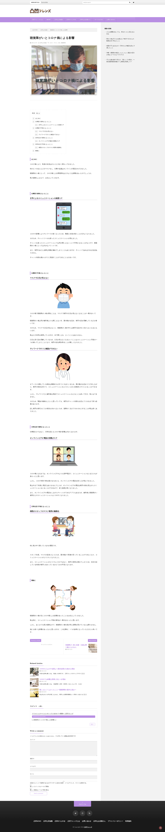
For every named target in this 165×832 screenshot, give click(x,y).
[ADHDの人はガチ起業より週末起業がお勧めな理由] (34, 672)
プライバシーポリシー (115, 821)
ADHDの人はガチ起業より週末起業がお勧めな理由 (57, 669)
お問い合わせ (111, 19)
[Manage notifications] (160, 827)
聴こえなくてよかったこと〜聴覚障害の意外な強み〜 (58, 690)
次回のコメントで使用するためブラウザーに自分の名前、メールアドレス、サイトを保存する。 (58, 783)
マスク (55, 42)
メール (33, 766)
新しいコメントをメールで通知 (39, 786)
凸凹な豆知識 (59, 19)
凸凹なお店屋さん (85, 19)
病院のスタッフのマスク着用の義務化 (48, 147)
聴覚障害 (63, 42)
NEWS (49, 19)
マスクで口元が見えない (44, 131)
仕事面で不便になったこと (42, 128)
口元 (59, 42)
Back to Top (82, 804)
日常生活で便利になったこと (43, 138)
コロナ (51, 42)
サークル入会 (99, 19)
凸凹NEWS (37, 821)
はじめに (37, 118)
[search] (129, 2)
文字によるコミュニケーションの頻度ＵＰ (49, 125)
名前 (32, 758)
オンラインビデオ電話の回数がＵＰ (47, 141)
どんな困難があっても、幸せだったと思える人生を (92, 2)
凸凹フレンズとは (37, 19)
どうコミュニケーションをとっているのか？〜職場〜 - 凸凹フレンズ (52, 713)
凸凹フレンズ (88, 827)
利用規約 (128, 821)
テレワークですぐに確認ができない (47, 134)
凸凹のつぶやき (71, 19)
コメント (32, 739)
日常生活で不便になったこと (43, 144)
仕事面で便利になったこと (42, 121)
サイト (32, 774)
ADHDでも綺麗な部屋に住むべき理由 (53, 679)
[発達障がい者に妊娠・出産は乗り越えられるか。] (93, 648)
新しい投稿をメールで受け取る (39, 790)
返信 (92, 724)
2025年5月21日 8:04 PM (39, 716)
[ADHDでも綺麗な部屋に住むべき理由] (34, 682)
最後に (36, 150)
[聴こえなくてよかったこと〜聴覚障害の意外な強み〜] (34, 693)
